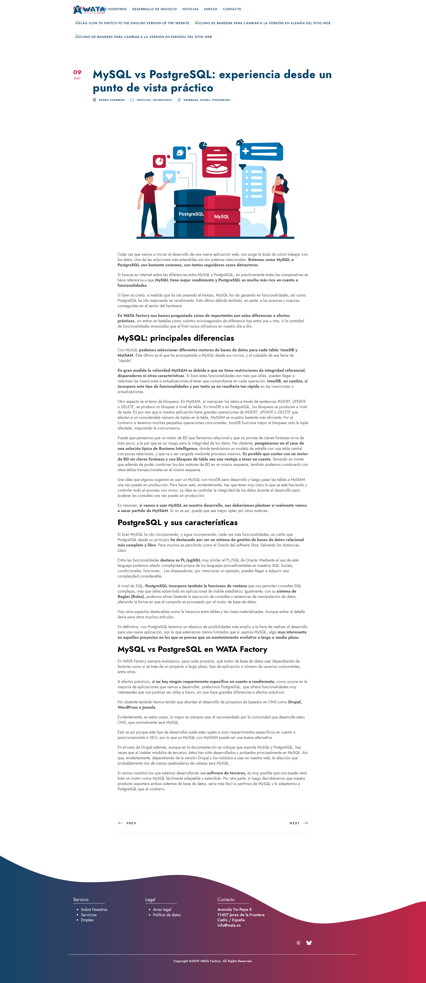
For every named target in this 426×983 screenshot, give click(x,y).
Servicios (82, 9)
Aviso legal (162, 909)
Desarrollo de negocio (154, 9)
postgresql (221, 100)
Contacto (232, 9)
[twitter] (299, 943)
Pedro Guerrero (112, 100)
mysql (205, 100)
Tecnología (162, 100)
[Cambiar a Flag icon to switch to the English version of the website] (132, 27)
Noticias (190, 9)
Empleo (210, 9)
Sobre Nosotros (112, 9)
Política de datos (167, 915)
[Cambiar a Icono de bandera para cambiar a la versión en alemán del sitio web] (262, 27)
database (191, 100)
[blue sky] (309, 943)
